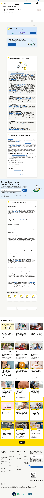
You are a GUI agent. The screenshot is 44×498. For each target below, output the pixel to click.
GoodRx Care (3, 471)
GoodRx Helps (19, 464)
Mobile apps (2, 455)
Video (9, 462)
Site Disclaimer (26, 457)
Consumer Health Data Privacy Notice (26, 463)
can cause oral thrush (16, 211)
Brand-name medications (4, 466)
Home (4, 6)
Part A (27, 75)
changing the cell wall (21, 219)
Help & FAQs (18, 453)
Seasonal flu (10, 470)
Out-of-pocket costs (4, 465)
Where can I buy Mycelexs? (12, 235)
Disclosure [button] (34, 25)
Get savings (33, 32)
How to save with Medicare (25, 20)
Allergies (10, 465)
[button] (27, 3)
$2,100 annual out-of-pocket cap (15, 145)
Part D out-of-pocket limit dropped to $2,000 (16, 118)
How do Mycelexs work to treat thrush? (14, 216)
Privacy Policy (23, 195)
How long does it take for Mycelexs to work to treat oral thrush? (18, 267)
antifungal (16, 209)
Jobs (17, 466)
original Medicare (23, 75)
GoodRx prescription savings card (4, 458)
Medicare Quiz (13, 20)
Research (18, 461)
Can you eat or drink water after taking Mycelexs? (16, 245)
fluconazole (16, 282)
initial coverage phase (25, 123)
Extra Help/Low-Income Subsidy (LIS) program (19, 155)
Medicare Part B (17, 141)
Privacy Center (26, 454)
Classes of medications (4, 463)
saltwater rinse (30, 230)
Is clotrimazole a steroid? (12, 206)
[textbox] (11, 190)
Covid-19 (10, 468)
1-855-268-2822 (4, 487)
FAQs (32, 20)
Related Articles (36, 20)
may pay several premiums (19, 85)
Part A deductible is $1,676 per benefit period (24, 98)
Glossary (18, 20)
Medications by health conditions (4, 462)
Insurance (2, 454)
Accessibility (18, 454)
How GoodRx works (11, 453)
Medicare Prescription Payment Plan (15, 113)
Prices (7, 6)
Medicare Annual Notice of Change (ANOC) (17, 73)
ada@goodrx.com (10, 487)
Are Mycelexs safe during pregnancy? (14, 224)
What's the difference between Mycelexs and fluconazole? (17, 279)
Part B (32, 75)
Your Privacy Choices (25, 465)
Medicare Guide (7, 20)
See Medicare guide (11, 44)
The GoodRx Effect (19, 463)
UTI (9, 467)
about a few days (20, 273)
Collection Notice (26, 459)
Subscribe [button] (24, 190)
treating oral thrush (32, 282)
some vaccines (14, 100)
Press (17, 460)
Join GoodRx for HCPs (40, 0)
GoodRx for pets (3, 468)
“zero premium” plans (12, 90)
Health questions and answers (12, 472)
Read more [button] (4, 18)
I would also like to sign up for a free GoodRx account (9, 192)
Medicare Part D (10, 139)
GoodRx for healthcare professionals (12, 457)
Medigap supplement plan (18, 92)
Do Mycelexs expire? (11, 256)
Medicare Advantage (12, 74)
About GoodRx (19, 458)
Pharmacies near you (11, 454)
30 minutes (18, 271)
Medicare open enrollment (13, 79)
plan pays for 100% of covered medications (16, 129)
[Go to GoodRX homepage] (4, 3)
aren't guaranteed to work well (17, 260)
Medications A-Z (3, 459)
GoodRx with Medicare (17, 170)
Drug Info (8, 13)
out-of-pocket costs (28, 143)
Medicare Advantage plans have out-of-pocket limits (17, 106)
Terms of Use (13, 195)
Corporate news (19, 469)
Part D (27, 74)
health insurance (22, 84)
